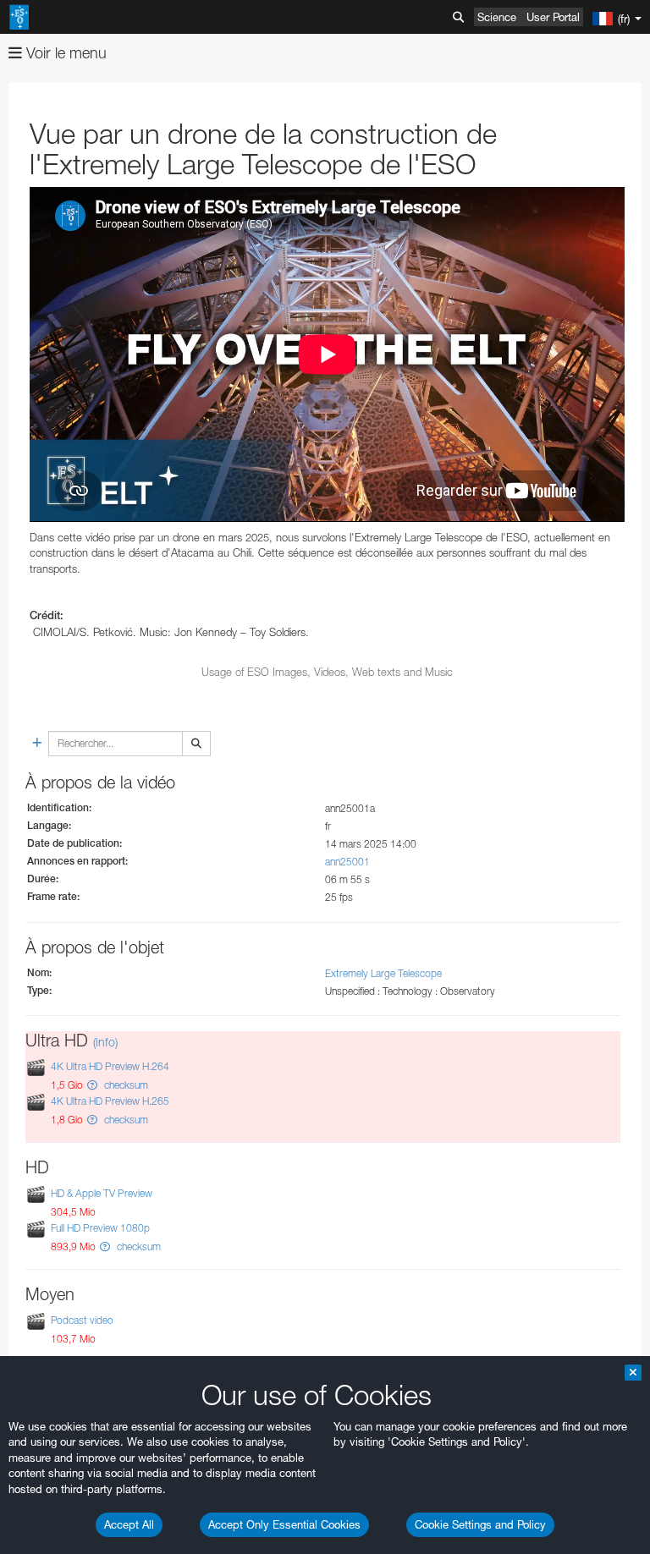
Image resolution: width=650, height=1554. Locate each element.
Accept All (129, 1524)
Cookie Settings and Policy (480, 1524)
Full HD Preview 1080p (100, 1228)
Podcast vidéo (82, 1320)
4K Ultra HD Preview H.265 (110, 1101)
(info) (105, 1042)
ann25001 (347, 861)
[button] (92, 1085)
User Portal (553, 17)
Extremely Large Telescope (383, 973)
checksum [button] (125, 1085)
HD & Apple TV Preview (101, 1193)
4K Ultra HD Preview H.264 (110, 1066)
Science (496, 17)
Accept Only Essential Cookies (284, 1524)
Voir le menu (64, 53)
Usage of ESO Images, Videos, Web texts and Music (327, 671)
